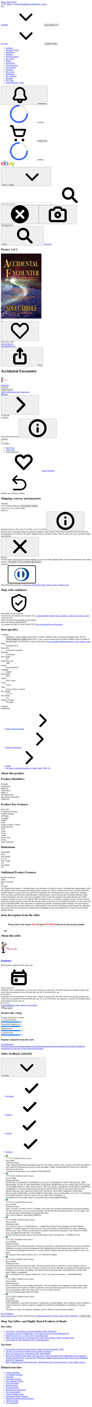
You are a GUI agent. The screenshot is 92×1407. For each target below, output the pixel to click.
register (17, 4)
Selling (8, 61)
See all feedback (7, 1314)
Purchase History (12, 57)
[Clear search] (20, 214)
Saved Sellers (11, 67)
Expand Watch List (51, 25)
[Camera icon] (58, 214)
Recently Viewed (12, 50)
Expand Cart (42, 141)
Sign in (9, 4)
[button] (22, 235)
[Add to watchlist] (20, 331)
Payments (9, 70)
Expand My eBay (51, 44)
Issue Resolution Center (15, 83)
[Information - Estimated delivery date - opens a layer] (65, 521)
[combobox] (26, 203)
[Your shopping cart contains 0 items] (19, 141)
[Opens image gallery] (2, 320)
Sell (2, 6)
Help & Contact (40, 4)
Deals (22, 4)
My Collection (11, 76)
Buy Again (10, 59)
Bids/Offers (10, 52)
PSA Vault (10, 80)
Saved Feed (10, 63)
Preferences (10, 74)
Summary (9, 48)
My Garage (10, 72)
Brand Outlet (29, 4)
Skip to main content (9, 2)
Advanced (48, 244)
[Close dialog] (20, 546)
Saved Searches (12, 65)
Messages (9, 78)
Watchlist (9, 54)
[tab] (46, 618)
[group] (46, 286)
